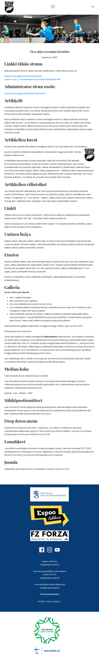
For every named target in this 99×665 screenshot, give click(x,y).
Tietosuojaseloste (49, 594)
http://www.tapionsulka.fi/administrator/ (25, 93)
